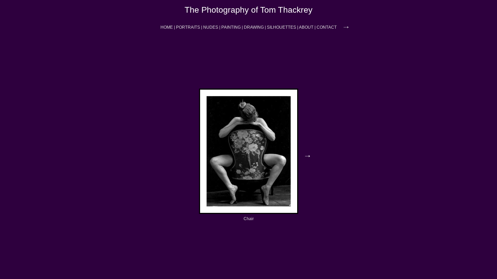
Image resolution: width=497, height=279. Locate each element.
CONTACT (327, 27)
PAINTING (231, 27)
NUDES (210, 27)
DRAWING (254, 27)
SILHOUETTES (281, 27)
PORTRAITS (188, 27)
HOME (166, 27)
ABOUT (306, 27)
